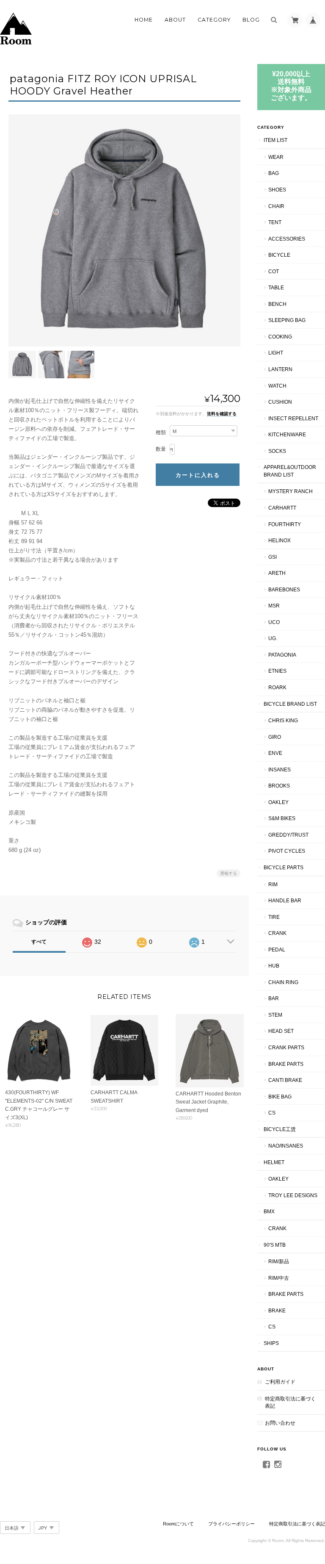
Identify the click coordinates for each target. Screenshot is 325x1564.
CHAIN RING (283, 982)
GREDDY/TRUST (288, 834)
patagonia (282, 654)
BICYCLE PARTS (283, 867)
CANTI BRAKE (285, 1080)
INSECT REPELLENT (293, 418)
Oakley (278, 802)
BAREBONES (284, 589)
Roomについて (178, 1523)
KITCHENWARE (287, 434)
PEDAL (276, 949)
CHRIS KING (283, 720)
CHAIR (276, 206)
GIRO (274, 737)
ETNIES (277, 671)
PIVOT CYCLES (286, 851)
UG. (272, 638)
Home (144, 20)
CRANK (277, 933)
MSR (274, 605)
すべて (39, 942)
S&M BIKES (281, 818)
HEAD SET (281, 1031)
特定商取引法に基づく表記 (290, 1402)
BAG (273, 173)
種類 (161, 432)
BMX (269, 1211)
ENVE (275, 753)
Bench (277, 304)
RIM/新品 (278, 1261)
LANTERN (280, 369)
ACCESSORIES (286, 238)
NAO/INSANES (285, 1145)
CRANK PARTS (286, 1047)
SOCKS (277, 451)
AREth (277, 573)
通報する (228, 873)
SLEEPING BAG (287, 320)
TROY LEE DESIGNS (292, 1195)
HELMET (274, 1162)
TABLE (276, 287)
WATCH (277, 385)
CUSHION (280, 402)
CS (271, 1112)
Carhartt (282, 507)
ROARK (277, 687)
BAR (273, 998)
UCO (274, 622)
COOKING (280, 336)
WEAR (276, 157)
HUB (273, 965)
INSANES (279, 769)
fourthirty (284, 524)
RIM (273, 884)
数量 (161, 449)
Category (214, 20)
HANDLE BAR (284, 900)
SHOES (277, 189)
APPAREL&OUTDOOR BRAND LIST (290, 470)
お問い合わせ (280, 1422)
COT (273, 271)
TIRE (274, 917)
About (175, 20)
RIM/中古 (278, 1278)
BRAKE (277, 1310)
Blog (251, 20)
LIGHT (275, 352)
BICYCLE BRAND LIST (290, 704)
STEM (275, 1015)
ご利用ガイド (280, 1381)
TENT (274, 222)
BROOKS (279, 785)
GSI (272, 557)
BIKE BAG (280, 1096)
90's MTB (275, 1245)
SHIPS (271, 1343)
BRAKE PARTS (285, 1064)
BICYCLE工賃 (280, 1129)
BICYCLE (279, 255)
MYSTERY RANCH (290, 491)
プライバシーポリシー (231, 1523)
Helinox (279, 540)
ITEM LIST (275, 140)
